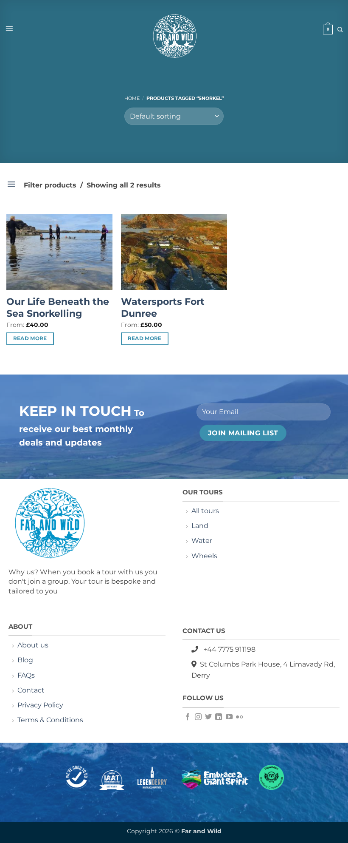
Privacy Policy (40, 705)
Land (199, 526)
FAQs (26, 675)
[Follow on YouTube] (229, 717)
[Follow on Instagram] (198, 717)
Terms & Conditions (50, 720)
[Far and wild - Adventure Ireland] (174, 37)
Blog (25, 660)
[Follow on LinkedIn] (218, 717)
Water (201, 540)
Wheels (204, 556)
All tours (205, 511)
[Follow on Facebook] (187, 717)
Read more (30, 338)
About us (32, 645)
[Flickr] (239, 717)
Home (132, 98)
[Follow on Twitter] (208, 717)
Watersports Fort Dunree (163, 308)
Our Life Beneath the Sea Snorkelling (57, 308)
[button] (9, 28)
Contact (31, 690)
